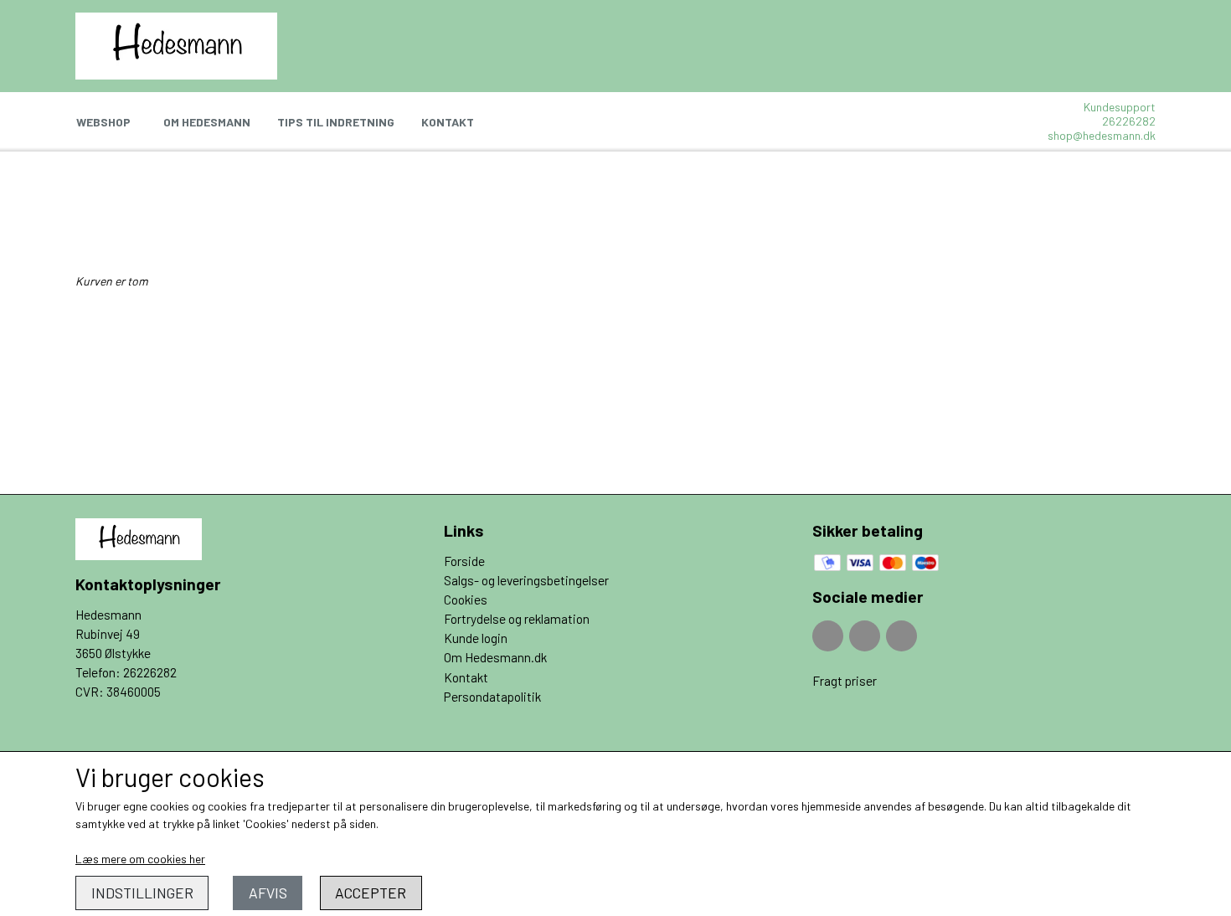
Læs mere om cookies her (140, 859)
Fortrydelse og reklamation (517, 618)
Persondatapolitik (492, 696)
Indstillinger (142, 892)
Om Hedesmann (206, 122)
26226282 (1129, 121)
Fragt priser (844, 680)
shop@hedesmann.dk (1102, 135)
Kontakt (447, 122)
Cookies (465, 599)
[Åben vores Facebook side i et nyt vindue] (827, 635)
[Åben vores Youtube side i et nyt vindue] (901, 635)
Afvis (268, 892)
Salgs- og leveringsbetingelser (526, 580)
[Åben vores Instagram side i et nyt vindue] (864, 635)
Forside (464, 561)
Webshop (103, 122)
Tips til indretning (335, 122)
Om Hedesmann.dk (495, 657)
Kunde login (475, 638)
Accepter (370, 892)
